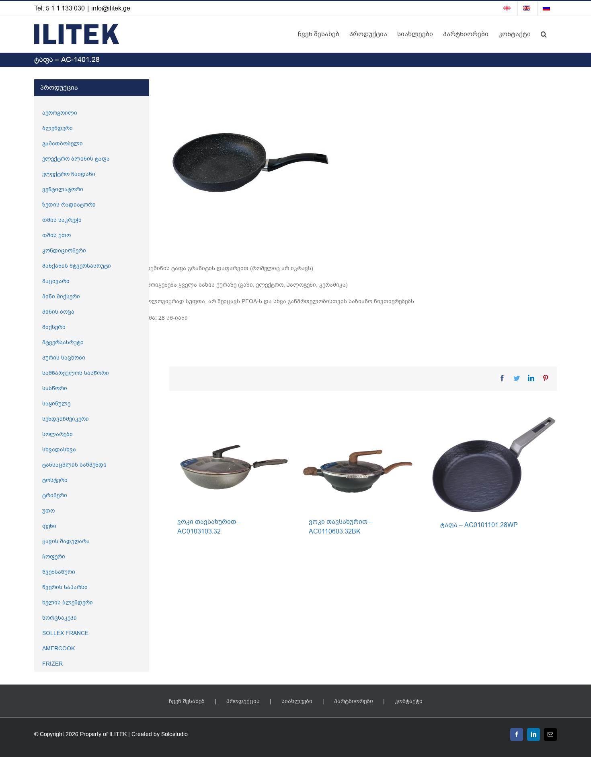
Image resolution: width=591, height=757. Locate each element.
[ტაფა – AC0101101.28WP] (494, 464)
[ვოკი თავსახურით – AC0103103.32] (231, 462)
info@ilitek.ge (110, 8)
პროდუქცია (243, 701)
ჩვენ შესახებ (187, 701)
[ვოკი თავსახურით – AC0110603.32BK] (362, 462)
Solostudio (174, 734)
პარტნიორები (353, 701)
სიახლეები (296, 701)
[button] (544, 34)
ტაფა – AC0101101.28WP (479, 525)
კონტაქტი (409, 701)
